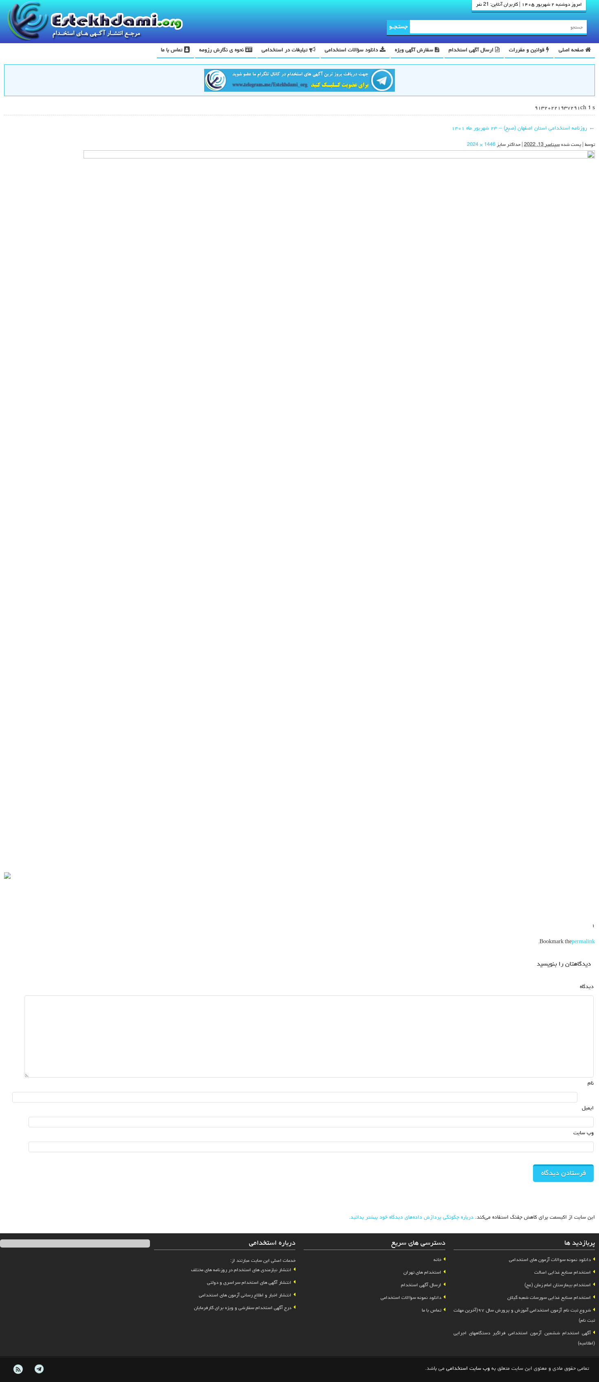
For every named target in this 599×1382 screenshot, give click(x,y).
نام (591, 1084)
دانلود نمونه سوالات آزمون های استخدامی (550, 1260)
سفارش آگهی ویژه (415, 50)
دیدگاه (587, 987)
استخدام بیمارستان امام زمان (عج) (557, 1285)
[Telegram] (39, 1369)
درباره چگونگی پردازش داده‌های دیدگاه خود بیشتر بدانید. (411, 1218)
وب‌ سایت (583, 1133)
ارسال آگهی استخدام (472, 50)
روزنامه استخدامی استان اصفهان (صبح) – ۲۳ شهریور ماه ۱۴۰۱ (523, 128)
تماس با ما (172, 50)
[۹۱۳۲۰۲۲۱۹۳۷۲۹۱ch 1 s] (339, 509)
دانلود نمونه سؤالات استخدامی (411, 1298)
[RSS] (18, 1369)
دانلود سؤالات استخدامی (352, 50)
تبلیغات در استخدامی (285, 50)
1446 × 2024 (481, 145)
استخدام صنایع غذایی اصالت (562, 1273)
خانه (437, 1260)
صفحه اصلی (572, 50)
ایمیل (588, 1108)
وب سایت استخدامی (468, 1369)
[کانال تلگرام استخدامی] (299, 81)
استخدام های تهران (422, 1273)
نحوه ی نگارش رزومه (222, 50)
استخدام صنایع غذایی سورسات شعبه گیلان (549, 1298)
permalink (583, 942)
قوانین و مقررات (527, 50)
